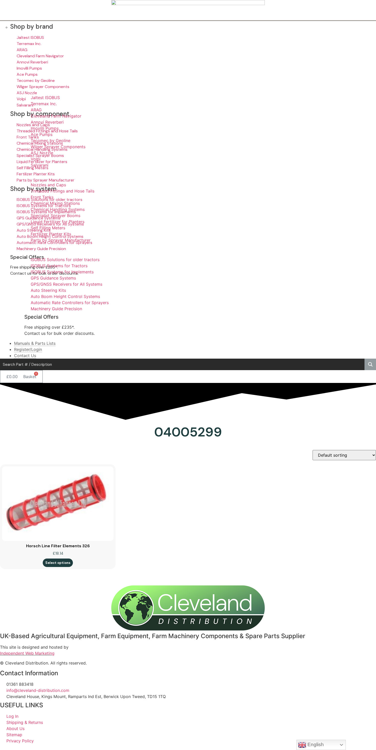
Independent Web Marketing (27, 653)
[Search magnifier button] (370, 364)
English (315, 744)
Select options (57, 563)
